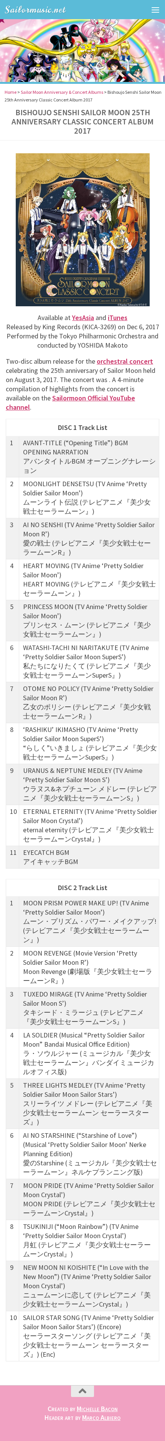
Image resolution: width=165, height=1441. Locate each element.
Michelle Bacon (97, 1408)
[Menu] (155, 9)
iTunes (117, 317)
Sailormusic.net (35, 9)
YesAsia (83, 317)
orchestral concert (125, 361)
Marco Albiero (101, 1417)
